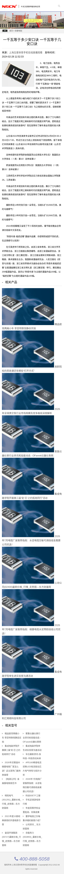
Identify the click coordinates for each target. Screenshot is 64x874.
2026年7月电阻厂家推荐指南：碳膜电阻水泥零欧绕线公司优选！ (31, 629)
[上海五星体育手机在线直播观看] (12, 5)
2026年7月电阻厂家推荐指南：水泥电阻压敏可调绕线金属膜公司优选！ (31, 540)
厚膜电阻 (18, 31)
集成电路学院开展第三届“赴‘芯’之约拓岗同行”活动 (11, 750)
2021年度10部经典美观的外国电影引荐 (11, 820)
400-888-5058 (34, 859)
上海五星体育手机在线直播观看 (25, 52)
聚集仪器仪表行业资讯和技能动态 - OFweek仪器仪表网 (32, 737)
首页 (11, 31)
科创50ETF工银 (33, 795)
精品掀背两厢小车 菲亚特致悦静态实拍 (11, 737)
